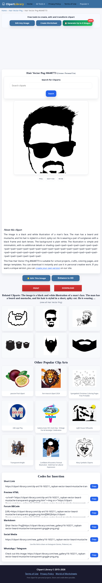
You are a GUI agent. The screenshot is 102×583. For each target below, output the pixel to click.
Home (29, 4)
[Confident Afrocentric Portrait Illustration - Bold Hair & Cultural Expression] (51, 447)
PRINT (36, 288)
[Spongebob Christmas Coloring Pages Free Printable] (84, 378)
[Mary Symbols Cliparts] (84, 447)
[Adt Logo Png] (17, 413)
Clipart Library (44, 569)
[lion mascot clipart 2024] (51, 378)
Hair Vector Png (15, 10)
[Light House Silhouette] (84, 413)
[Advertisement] (51, 48)
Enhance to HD (65, 278)
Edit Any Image (22, 23)
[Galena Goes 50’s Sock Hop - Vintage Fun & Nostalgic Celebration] (51, 413)
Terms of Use (70, 4)
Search (51, 94)
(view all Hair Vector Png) (51, 302)
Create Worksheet (49, 23)
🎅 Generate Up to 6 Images (78, 22)
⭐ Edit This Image (36, 278)
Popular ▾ (84, 4)
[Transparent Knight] (17, 447)
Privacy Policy (54, 4)
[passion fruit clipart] (17, 378)
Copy (94, 486)
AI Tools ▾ (40, 4)
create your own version (48, 268)
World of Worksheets (66, 573)
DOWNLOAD (68, 288)
